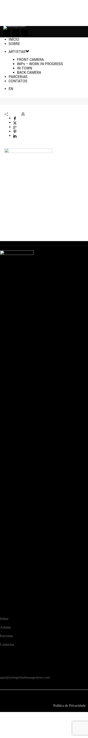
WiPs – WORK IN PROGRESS (40, 64)
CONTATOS (18, 81)
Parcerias (6, 636)
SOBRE (14, 44)
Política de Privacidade (69, 705)
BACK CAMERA (29, 72)
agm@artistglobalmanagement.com (25, 677)
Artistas (5, 627)
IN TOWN (24, 68)
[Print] (25, 114)
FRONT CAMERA (30, 59)
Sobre (4, 619)
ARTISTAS (17, 52)
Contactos (7, 644)
